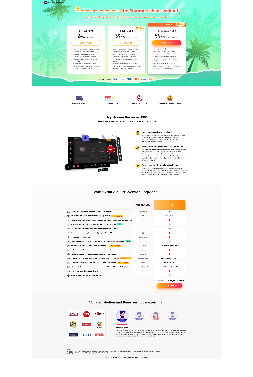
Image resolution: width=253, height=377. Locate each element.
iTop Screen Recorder (54, 2)
